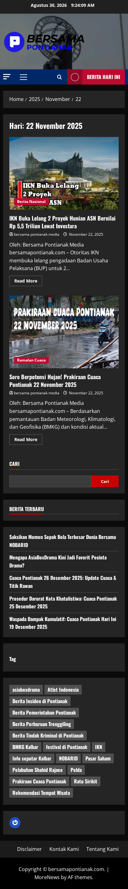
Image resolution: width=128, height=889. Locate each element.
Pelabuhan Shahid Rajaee (37, 769)
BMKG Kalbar (25, 747)
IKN (98, 747)
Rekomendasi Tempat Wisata (41, 792)
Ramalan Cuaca (31, 360)
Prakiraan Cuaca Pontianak (39, 781)
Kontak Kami (64, 849)
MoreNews (47, 877)
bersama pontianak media (36, 234)
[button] (7, 76)
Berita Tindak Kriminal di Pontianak (48, 735)
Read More (28, 282)
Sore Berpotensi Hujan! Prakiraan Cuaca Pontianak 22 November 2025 (64, 332)
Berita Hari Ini (103, 77)
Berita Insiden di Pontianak (39, 701)
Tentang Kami (102, 849)
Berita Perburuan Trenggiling (41, 724)
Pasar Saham (98, 758)
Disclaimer (29, 849)
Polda (76, 769)
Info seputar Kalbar (31, 758)
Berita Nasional (31, 201)
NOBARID (68, 758)
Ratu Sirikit (85, 781)
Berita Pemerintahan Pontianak (44, 712)
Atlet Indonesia (63, 689)
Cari (14, 463)
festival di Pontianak (66, 747)
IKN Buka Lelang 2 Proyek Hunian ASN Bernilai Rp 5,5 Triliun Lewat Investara (64, 173)
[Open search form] (59, 77)
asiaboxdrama (26, 689)
